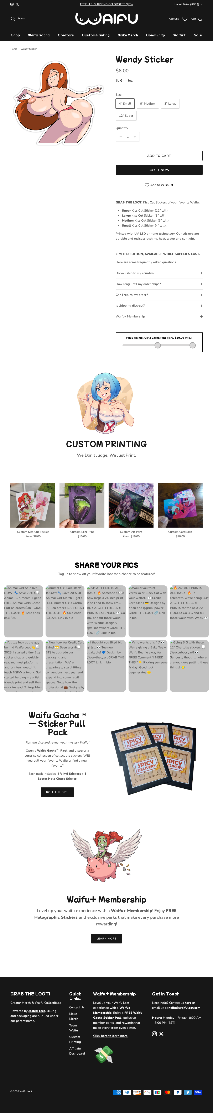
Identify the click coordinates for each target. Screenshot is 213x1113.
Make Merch (128, 35)
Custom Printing (96, 35)
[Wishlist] (185, 18)
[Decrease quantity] (119, 136)
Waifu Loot (26, 1091)
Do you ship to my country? (135, 273)
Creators (66, 35)
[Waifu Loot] (106, 19)
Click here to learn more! (110, 1036)
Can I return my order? (132, 295)
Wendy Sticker (29, 49)
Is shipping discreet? (130, 306)
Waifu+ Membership (130, 316)
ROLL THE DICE (57, 792)
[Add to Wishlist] (50, 488)
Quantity (122, 128)
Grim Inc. (126, 80)
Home (13, 49)
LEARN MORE (106, 939)
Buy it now (159, 170)
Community (155, 35)
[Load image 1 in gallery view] (58, 103)
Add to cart (159, 156)
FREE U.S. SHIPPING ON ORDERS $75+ (106, 4)
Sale (198, 35)
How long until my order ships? (138, 284)
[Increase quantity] (136, 136)
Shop (15, 35)
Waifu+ (179, 35)
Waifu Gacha (39, 35)
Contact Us (76, 1007)
